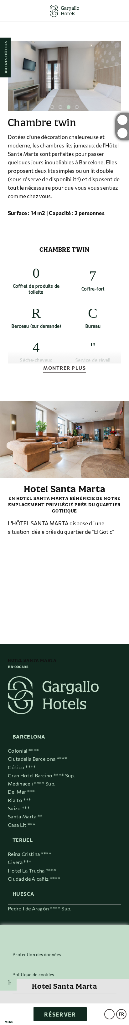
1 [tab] (52, 107)
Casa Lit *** (21, 825)
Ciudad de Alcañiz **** (34, 879)
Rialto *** (19, 800)
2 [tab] (60, 107)
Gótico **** (22, 767)
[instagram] (122, 120)
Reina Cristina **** (29, 854)
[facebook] (122, 133)
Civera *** (19, 862)
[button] (9, 1014)
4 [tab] (77, 107)
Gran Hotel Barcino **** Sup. (41, 775)
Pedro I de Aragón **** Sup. (40, 908)
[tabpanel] (64, 76)
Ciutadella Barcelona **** (37, 759)
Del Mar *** (21, 792)
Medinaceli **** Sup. (31, 783)
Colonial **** (23, 751)
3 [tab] (68, 107)
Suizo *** (19, 808)
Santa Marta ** (25, 816)
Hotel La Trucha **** (32, 870)
